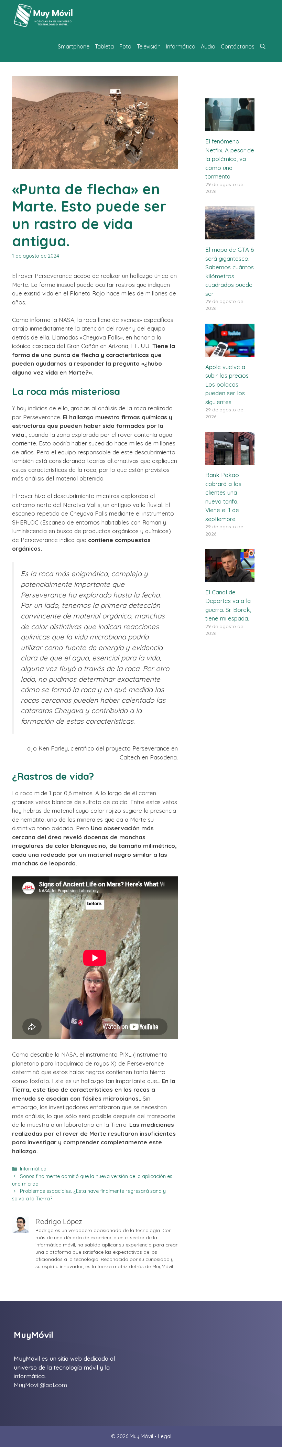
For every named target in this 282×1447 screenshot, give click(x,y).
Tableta (104, 46)
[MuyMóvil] (43, 15)
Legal (164, 1436)
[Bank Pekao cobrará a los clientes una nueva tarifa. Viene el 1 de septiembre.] (229, 460)
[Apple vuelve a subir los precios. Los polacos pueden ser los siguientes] (229, 352)
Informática (180, 46)
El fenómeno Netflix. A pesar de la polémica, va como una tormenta (229, 159)
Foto (125, 46)
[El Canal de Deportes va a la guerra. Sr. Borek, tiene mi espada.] (229, 577)
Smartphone (73, 46)
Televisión (149, 46)
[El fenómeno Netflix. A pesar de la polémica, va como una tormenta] (229, 126)
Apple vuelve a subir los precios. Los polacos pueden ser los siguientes (227, 384)
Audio (208, 46)
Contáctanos (237, 46)
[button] (262, 46)
